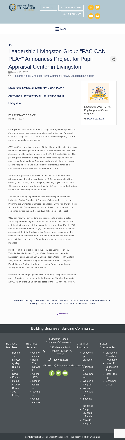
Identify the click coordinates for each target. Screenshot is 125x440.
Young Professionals (88, 391)
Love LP (110, 363)
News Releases (41, 300)
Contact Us (45, 303)
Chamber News (40, 76)
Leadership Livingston (82, 76)
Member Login (49, 7)
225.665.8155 (61, 359)
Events (16, 377)
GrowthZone (95, 437)
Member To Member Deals (93, 300)
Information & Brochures (64, 303)
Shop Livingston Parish (88, 413)
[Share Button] (113, 59)
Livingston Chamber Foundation (112, 356)
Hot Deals (73, 300)
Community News (59, 76)
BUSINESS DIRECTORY (71, 7)
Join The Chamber (86, 303)
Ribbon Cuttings (36, 384)
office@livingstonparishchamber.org (67, 365)
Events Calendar (59, 300)
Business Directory (23, 300)
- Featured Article (21, 76)
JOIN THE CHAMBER (72, 14)
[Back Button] (10, 45)
